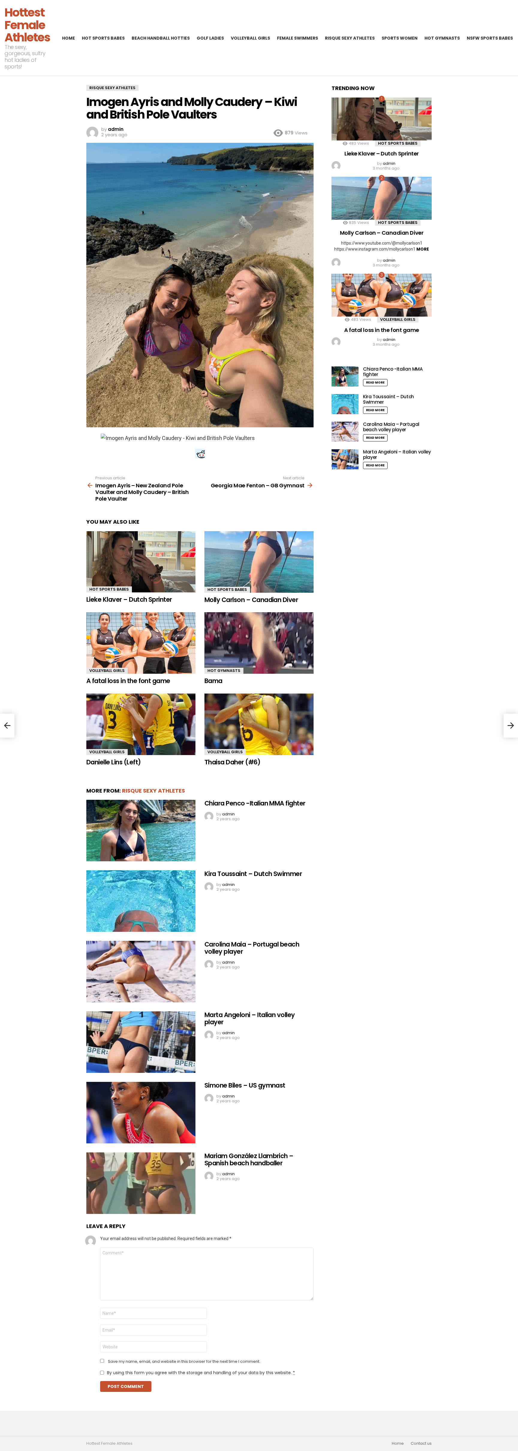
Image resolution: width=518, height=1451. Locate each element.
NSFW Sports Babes (490, 38)
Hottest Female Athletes (27, 25)
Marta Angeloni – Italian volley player (249, 1018)
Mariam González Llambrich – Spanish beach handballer (248, 1159)
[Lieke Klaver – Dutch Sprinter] (140, 562)
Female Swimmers (297, 38)
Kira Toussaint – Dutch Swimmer (253, 873)
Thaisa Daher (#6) (232, 762)
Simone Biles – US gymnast (244, 1085)
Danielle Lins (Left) (113, 762)
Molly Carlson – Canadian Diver (251, 599)
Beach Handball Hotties (161, 38)
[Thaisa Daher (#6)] (259, 724)
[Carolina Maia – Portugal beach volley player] (140, 971)
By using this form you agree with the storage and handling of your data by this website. (201, 1372)
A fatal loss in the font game (128, 680)
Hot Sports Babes (103, 38)
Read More (375, 382)
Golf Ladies (210, 38)
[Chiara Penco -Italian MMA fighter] (140, 830)
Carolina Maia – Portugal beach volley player (251, 948)
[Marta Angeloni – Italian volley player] (140, 1042)
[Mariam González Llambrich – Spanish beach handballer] (140, 1183)
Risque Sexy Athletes (350, 38)
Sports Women (400, 38)
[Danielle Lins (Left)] (140, 724)
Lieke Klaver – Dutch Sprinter (129, 599)
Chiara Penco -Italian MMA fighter (254, 803)
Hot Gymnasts (442, 38)
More (422, 249)
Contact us (421, 1443)
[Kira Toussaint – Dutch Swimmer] (140, 901)
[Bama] (259, 643)
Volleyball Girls (250, 38)
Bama (213, 680)
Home (68, 38)
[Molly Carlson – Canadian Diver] (259, 562)
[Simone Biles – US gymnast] (140, 1112)
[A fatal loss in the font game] (140, 643)
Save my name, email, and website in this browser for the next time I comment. (184, 1361)
